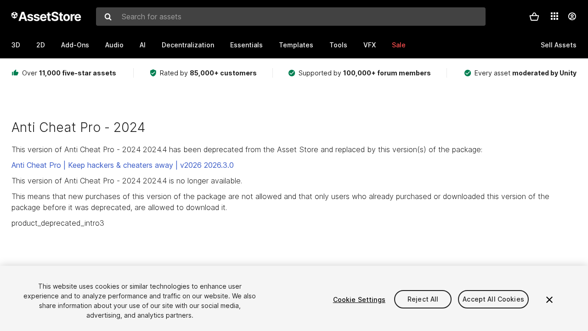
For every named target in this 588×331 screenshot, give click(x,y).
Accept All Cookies (493, 299)
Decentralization (188, 45)
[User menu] (572, 16)
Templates (296, 45)
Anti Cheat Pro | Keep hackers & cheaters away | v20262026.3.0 (122, 165)
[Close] (549, 300)
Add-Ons (75, 45)
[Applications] (554, 16)
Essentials (246, 45)
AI (143, 45)
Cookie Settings (359, 299)
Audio (114, 45)
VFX (369, 45)
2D (40, 45)
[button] (534, 16)
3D (15, 45)
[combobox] (291, 16)
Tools (338, 45)
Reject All (422, 299)
